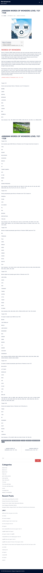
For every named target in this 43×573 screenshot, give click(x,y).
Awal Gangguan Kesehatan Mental (9, 505)
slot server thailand (6, 518)
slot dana (4, 515)
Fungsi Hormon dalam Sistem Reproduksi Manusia (12, 503)
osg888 (12, 534)
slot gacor (11, 513)
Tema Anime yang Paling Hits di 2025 (10, 499)
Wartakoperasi (5, 1)
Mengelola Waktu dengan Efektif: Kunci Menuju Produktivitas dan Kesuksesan (18, 507)
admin (5, 15)
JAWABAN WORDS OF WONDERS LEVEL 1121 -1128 (12, 45)
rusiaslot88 (4, 554)
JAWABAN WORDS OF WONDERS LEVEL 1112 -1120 (12, 77)
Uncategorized (5, 490)
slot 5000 (4, 547)
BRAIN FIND (4, 467)
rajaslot (7, 531)
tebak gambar (5, 478)
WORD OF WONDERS (36, 440)
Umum (3, 488)
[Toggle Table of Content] (21, 42)
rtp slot (5, 523)
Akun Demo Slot (12, 544)
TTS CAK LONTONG (6, 484)
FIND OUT (4, 474)
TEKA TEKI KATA (5, 480)
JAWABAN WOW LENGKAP (6, 440)
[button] (39, 2)
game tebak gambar (6, 476)
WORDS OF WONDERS (21, 15)
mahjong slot (5, 549)
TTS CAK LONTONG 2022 (7, 486)
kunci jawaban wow (16, 440)
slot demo (4, 557)
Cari (3, 458)
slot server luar (12, 528)
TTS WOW (23, 440)
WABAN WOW (28, 440)
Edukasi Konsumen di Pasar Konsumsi (10, 501)
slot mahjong (12, 536)
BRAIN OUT (4, 469)
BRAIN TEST (4, 471)
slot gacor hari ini (9, 521)
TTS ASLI (4, 482)
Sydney (22, 571)
